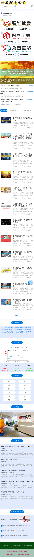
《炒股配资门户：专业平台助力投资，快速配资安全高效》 (22, 156)
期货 (9, 400)
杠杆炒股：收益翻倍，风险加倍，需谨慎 (22, 189)
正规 (9, 392)
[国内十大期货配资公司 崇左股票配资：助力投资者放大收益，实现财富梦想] (17, 72)
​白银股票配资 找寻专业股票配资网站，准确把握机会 (16, 536)
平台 (25, 389)
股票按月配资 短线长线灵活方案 (22, 119)
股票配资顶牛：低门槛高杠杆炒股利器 (22, 253)
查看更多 (17, 316)
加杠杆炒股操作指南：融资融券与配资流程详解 (22, 205)
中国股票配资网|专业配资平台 (22, 285)
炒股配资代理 (28, 545)
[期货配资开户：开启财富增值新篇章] (24, 519)
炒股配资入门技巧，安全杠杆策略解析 (22, 269)
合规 (25, 385)
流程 (25, 400)
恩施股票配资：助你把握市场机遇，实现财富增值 (13, 92)
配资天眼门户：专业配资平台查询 (22, 221)
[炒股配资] (13, 2)
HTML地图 (25, 551)
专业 (25, 381)
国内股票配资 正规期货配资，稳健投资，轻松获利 (13, 492)
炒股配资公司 (30, 91)
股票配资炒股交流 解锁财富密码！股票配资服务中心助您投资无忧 (12, 100)
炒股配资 (5, 545)
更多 (30, 13)
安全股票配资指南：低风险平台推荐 (22, 173)
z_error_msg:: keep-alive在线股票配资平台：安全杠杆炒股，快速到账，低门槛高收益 (22, 137)
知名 (25, 392)
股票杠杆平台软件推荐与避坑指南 (9, 85)
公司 (9, 396)
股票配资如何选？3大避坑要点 (23, 237)
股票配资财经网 (21, 554)
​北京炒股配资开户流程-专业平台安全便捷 (13, 531)
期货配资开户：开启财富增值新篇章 (10, 519)
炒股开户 (31, 85)
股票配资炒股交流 (29, 99)
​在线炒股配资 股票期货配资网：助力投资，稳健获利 (16, 526)
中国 (9, 389)
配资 (9, 381)
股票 (9, 385)
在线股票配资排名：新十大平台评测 (22, 301)
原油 (25, 396)
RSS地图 (19, 551)
